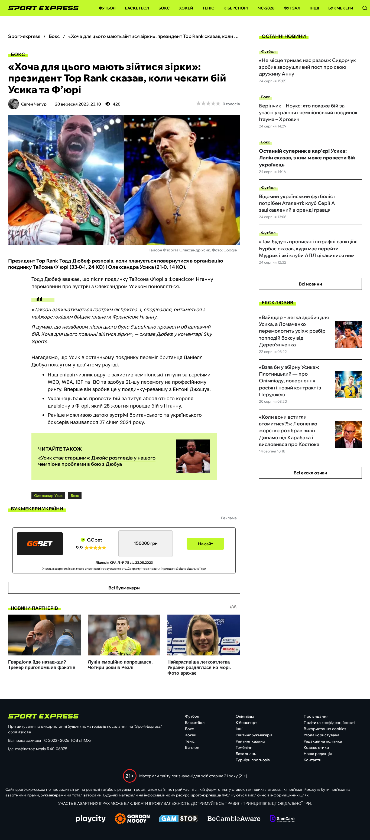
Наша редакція (318, 753)
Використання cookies (325, 728)
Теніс (208, 8)
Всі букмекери (124, 587)
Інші (314, 8)
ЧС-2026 (266, 8)
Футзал (292, 8)
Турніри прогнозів (253, 759)
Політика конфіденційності (329, 722)
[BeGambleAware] (234, 819)
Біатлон (192, 747)
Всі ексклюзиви (310, 472)
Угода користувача (321, 735)
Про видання (316, 716)
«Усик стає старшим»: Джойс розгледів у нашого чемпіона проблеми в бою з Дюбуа (96, 461)
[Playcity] (91, 819)
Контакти (313, 759)
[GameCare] (282, 819)
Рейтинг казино (250, 741)
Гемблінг (244, 747)
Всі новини (310, 284)
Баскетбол (137, 8)
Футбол (107, 8)
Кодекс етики (316, 747)
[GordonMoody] (132, 819)
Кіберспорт (236, 8)
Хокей (186, 8)
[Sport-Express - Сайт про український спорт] (41, 8)
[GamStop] (178, 819)
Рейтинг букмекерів (254, 735)
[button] (364, 8)
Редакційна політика (323, 741)
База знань (246, 753)
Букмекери (340, 8)
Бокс (164, 8)
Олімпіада (245, 716)
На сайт (205, 543)
